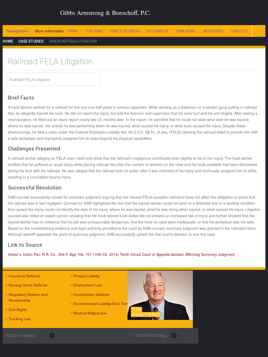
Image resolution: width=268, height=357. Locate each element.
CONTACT (239, 31)
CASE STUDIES (30, 41)
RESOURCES (213, 31)
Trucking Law (20, 319)
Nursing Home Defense (28, 285)
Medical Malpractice (90, 313)
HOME (73, 31)
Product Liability (87, 276)
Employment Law (88, 285)
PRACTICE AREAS (124, 31)
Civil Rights (18, 310)
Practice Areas (20, 335)
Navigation (18, 30)
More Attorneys (151, 335)
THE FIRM (94, 31)
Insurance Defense (24, 276)
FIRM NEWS (185, 31)
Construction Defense (91, 294)
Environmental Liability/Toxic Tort (100, 304)
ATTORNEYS (157, 31)
